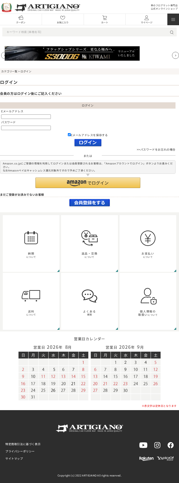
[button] (87, 183)
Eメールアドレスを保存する (89, 135)
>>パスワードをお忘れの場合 (156, 149)
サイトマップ (14, 458)
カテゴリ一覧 (9, 71)
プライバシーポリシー (20, 451)
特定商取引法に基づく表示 (23, 444)
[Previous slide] (4, 55)
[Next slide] (175, 55)
